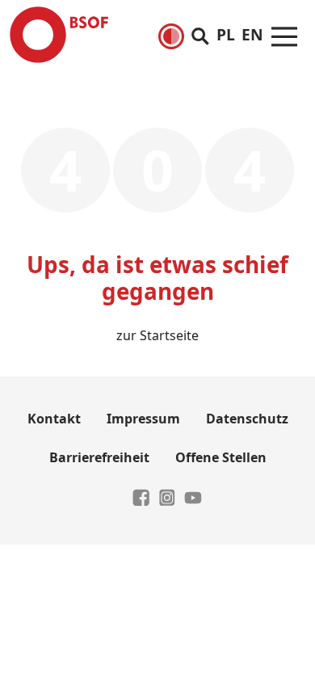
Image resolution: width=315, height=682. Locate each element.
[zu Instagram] (167, 496)
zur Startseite (157, 335)
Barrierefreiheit (99, 457)
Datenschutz (247, 418)
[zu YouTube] (193, 496)
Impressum (143, 418)
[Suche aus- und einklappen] (200, 35)
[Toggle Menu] (284, 34)
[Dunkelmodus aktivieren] (171, 36)
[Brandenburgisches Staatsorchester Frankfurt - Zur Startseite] (59, 34)
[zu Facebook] (141, 496)
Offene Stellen (221, 457)
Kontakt (54, 418)
